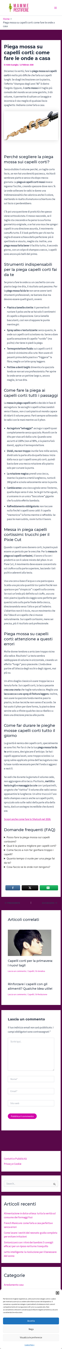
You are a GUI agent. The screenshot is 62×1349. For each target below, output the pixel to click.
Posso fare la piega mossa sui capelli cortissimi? (27, 839)
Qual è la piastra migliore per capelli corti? (31, 845)
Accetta (31, 1320)
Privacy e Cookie (12, 1163)
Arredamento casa (13, 1284)
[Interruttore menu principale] (55, 7)
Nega (31, 1329)
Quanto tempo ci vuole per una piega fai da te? (29, 860)
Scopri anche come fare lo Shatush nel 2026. (27, 819)
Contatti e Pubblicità (15, 1158)
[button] (57, 1292)
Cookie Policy (29, 1345)
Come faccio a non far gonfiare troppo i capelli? (28, 852)
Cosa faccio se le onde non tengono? (28, 867)
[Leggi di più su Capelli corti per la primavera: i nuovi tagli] (29, 942)
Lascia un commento (17, 971)
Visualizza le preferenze (31, 1337)
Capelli (31, 971)
